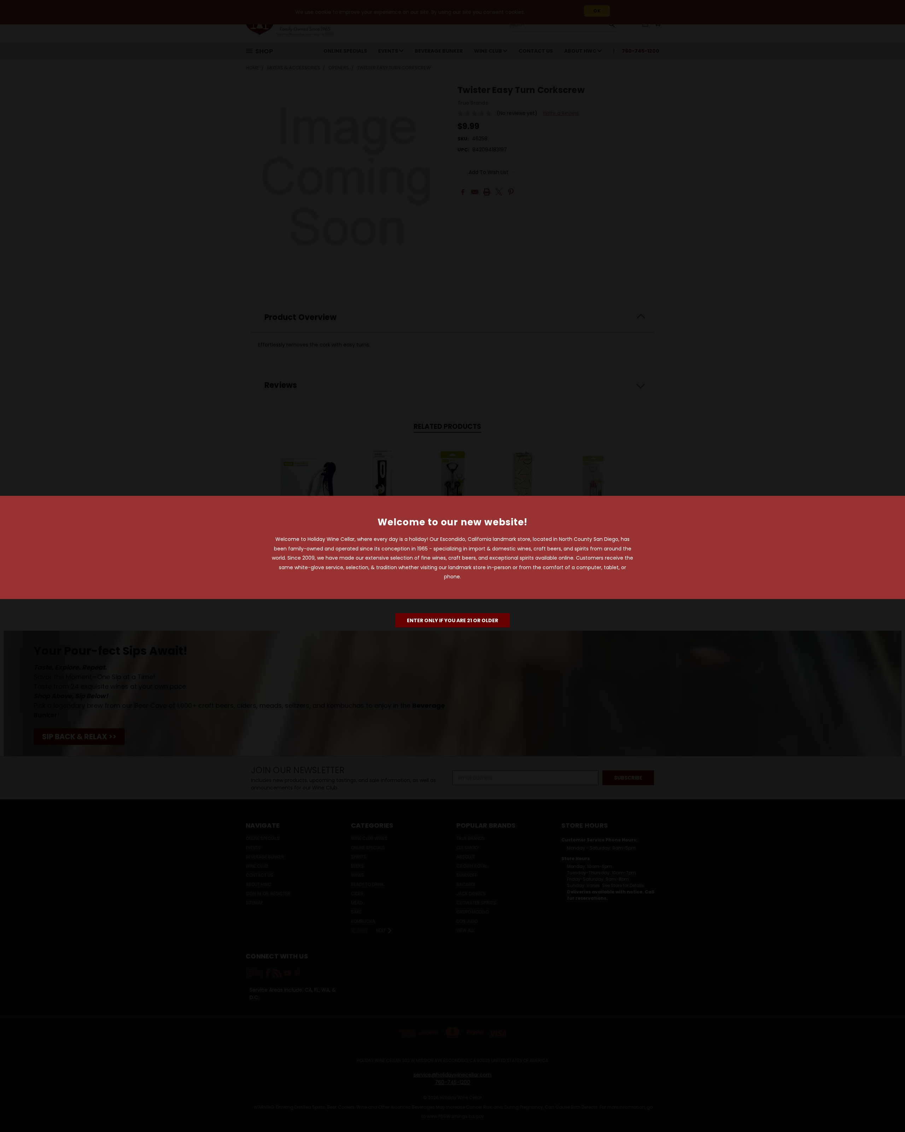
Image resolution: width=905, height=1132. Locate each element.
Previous (886, 1110)
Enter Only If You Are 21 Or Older (452, 620)
